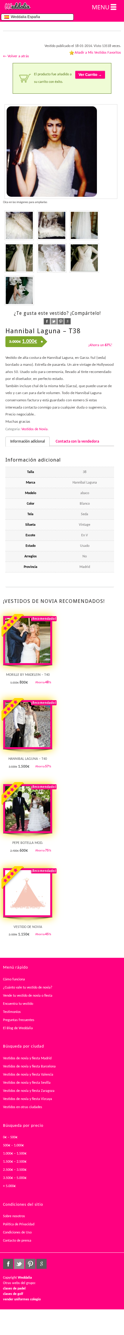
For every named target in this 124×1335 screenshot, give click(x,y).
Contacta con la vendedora (77, 441)
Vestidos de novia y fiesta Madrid (27, 1058)
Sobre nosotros (14, 1216)
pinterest (60, 321)
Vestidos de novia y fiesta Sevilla (27, 1083)
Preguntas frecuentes (18, 1020)
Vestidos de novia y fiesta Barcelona (29, 1066)
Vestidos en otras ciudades (22, 1107)
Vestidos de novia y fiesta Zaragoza (28, 1091)
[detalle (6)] (52, 258)
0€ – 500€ (10, 1137)
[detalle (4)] (52, 225)
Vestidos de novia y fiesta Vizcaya (27, 1099)
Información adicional (27, 441)
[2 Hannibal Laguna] (19, 290)
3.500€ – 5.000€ (14, 1178)
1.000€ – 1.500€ (14, 1153)
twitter (54, 321)
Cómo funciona (14, 979)
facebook (47, 321)
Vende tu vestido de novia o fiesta (27, 996)
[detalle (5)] (19, 225)
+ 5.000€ (9, 1186)
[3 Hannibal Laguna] (19, 258)
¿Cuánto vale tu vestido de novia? (27, 987)
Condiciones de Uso (17, 1232)
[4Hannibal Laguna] (84, 258)
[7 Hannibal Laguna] (84, 225)
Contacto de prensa (17, 1241)
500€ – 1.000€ (13, 1145)
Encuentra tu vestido (18, 1004)
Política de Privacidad (18, 1224)
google (67, 321)
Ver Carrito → (90, 75)
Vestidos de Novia (34, 429)
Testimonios (12, 1012)
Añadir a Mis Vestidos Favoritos (98, 53)
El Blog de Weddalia (18, 1028)
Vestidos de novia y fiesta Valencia (28, 1074)
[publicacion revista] (61, 151)
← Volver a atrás (16, 56)
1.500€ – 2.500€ (14, 1162)
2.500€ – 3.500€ (14, 1170)
